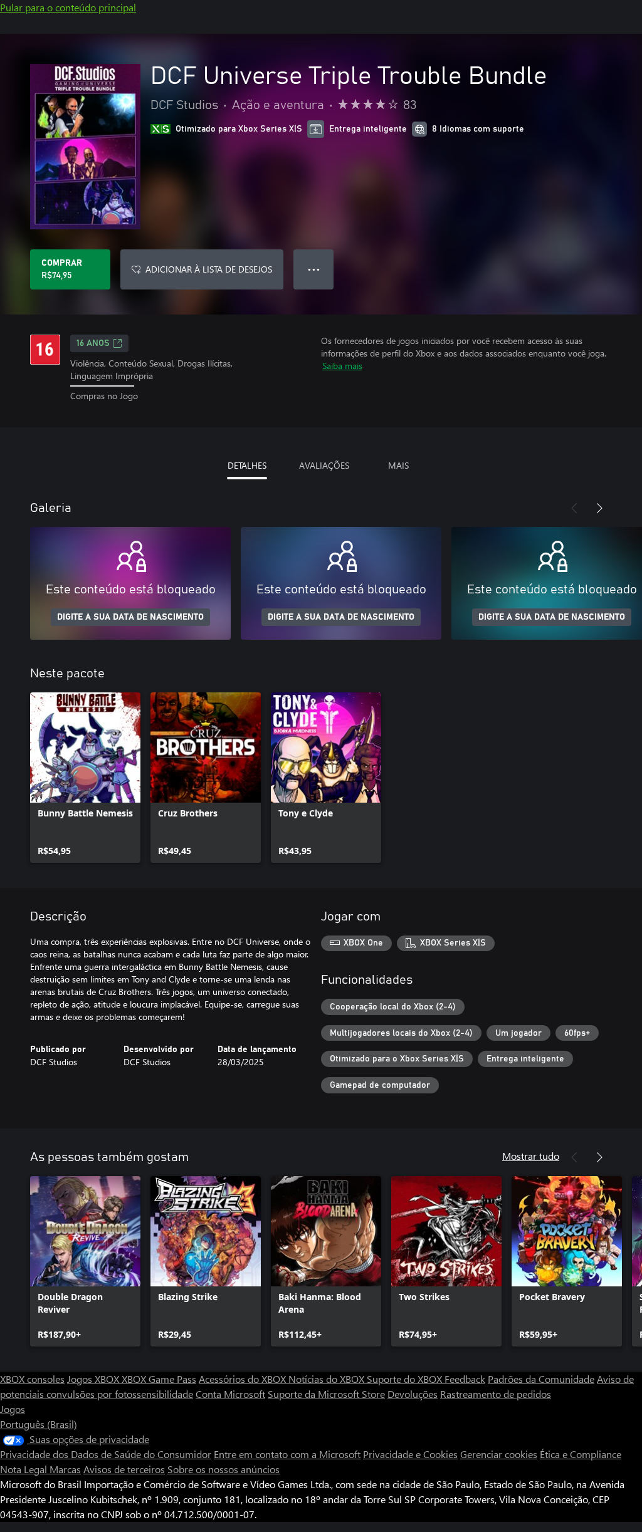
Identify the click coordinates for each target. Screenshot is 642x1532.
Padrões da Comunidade (541, 1378)
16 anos (93, 343)
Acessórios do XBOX (243, 1378)
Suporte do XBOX (406, 1378)
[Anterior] (574, 508)
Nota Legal (25, 1469)
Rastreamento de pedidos (495, 1393)
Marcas (65, 1469)
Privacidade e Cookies (410, 1454)
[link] (85, 777)
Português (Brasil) (38, 1423)
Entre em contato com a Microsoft (287, 1454)
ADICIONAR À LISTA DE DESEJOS (208, 269)
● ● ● (314, 269)
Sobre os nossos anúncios (223, 1469)
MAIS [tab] (398, 465)
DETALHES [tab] (247, 465)
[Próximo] (599, 508)
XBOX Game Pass (159, 1378)
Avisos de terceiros (124, 1469)
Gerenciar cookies (498, 1454)
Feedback (465, 1378)
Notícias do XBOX (327, 1378)
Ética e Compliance (580, 1454)
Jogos (12, 1408)
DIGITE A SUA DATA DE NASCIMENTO (130, 617)
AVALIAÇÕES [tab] (324, 465)
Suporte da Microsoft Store (326, 1393)
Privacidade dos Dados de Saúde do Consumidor (105, 1454)
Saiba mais (342, 366)
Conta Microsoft (230, 1393)
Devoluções (412, 1393)
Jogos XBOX (94, 1378)
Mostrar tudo (530, 1155)
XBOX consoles (32, 1378)
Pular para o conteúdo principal (68, 7)
